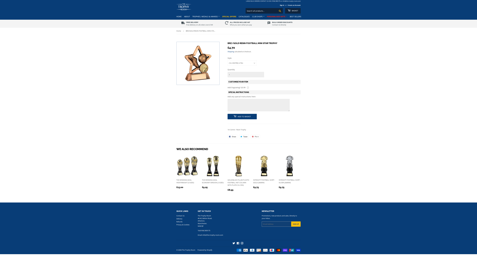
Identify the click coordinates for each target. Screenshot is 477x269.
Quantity (231, 69)
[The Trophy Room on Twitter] (234, 243)
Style (230, 58)
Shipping (231, 51)
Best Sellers (295, 16)
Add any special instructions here (242, 96)
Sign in (282, 5)
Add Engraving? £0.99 (236, 87)
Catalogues (244, 16)
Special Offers (229, 16)
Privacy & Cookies (182, 225)
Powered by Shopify (205, 250)
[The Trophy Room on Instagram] (242, 243)
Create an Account (294, 5)
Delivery (179, 219)
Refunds (179, 222)
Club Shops (257, 16)
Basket (294, 10)
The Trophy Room (188, 250)
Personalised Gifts (276, 16)
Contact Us (180, 216)
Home (179, 16)
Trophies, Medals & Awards (205, 16)
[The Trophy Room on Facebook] (238, 243)
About (187, 16)
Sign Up (296, 224)
